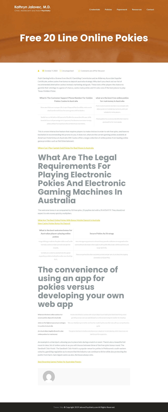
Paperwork (122, 9)
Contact (150, 9)
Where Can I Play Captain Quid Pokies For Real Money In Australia (66, 148)
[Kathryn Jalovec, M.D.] (32, 8)
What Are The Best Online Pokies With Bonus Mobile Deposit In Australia (69, 220)
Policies (108, 9)
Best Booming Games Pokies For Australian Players (59, 361)
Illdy (61, 407)
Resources (137, 9)
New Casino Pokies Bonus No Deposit (54, 223)
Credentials (94, 9)
